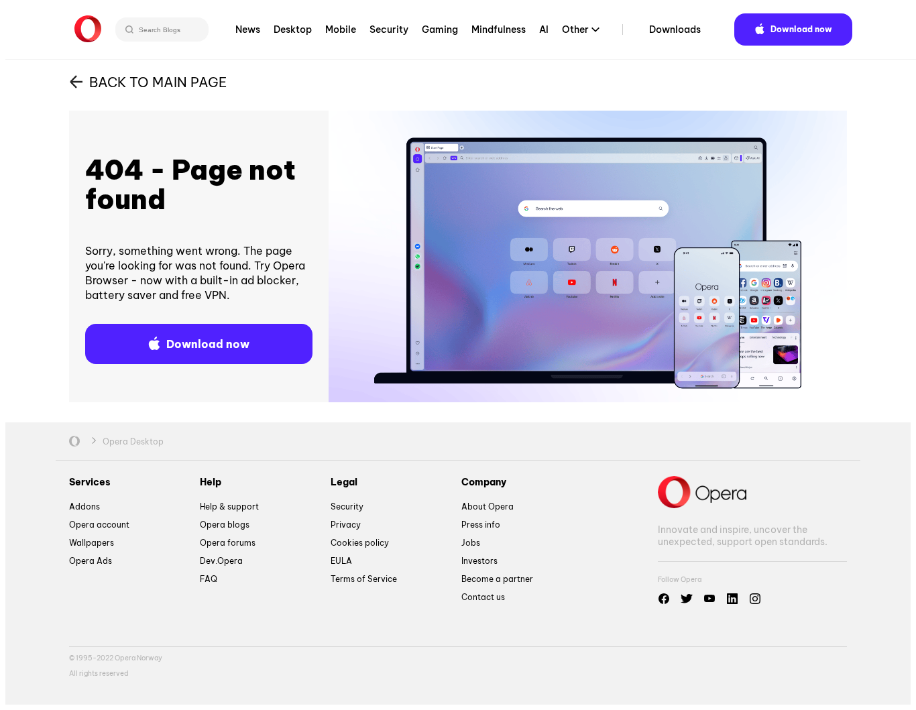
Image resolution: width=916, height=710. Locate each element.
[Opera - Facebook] (664, 599)
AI (544, 29)
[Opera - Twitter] (687, 599)
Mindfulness (498, 29)
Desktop (293, 29)
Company (483, 482)
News (247, 29)
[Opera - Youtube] (709, 599)
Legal (344, 482)
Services (90, 482)
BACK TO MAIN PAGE (158, 82)
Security (388, 29)
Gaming (440, 29)
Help (210, 482)
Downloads (675, 29)
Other (575, 29)
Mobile (340, 29)
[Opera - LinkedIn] (732, 599)
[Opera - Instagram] (755, 599)
